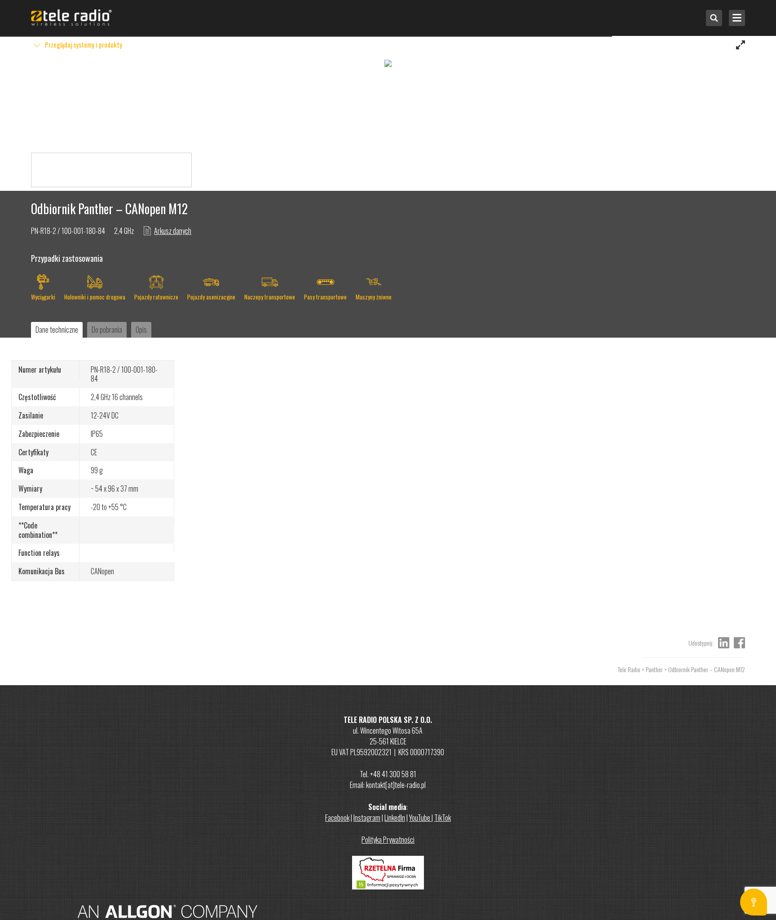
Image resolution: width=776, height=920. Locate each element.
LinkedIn (394, 817)
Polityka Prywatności (388, 839)
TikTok (442, 817)
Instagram (366, 817)
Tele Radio (629, 669)
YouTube (420, 817)
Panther (654, 669)
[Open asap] (753, 902)
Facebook (337, 817)
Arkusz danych (172, 230)
